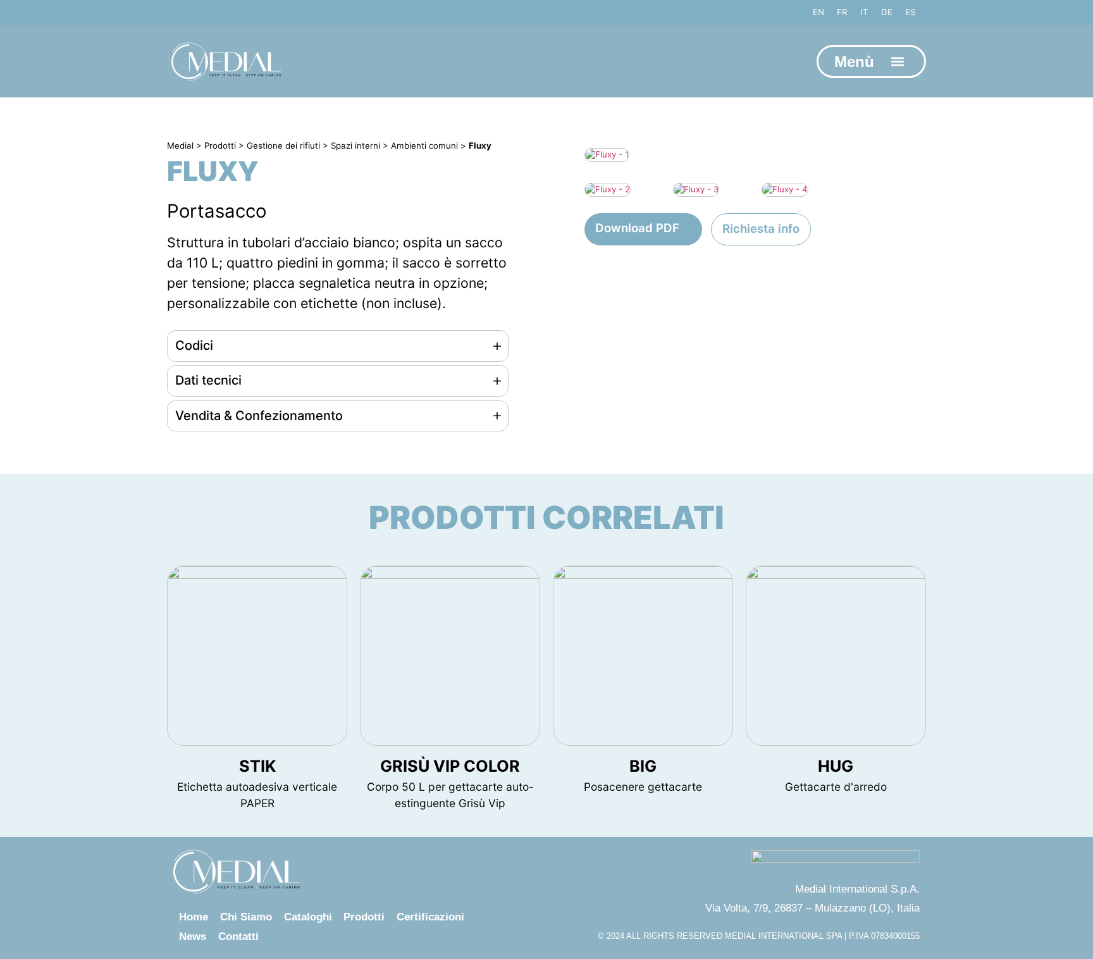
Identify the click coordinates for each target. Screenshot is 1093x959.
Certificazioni (430, 916)
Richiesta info (761, 228)
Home (193, 916)
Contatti (238, 936)
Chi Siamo (246, 916)
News (192, 936)
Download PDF (637, 228)
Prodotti (364, 916)
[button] (897, 61)
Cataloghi (308, 916)
